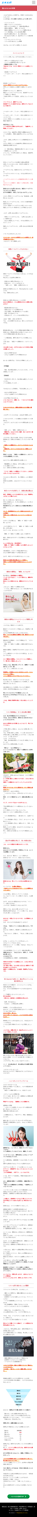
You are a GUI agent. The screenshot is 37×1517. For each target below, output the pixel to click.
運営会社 (4, 1506)
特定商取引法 (23, 1506)
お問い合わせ (23, 1508)
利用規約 (30, 1506)
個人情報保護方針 (13, 1506)
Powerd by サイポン (22, 1513)
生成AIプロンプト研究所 (21, 1510)
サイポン (11, 1510)
